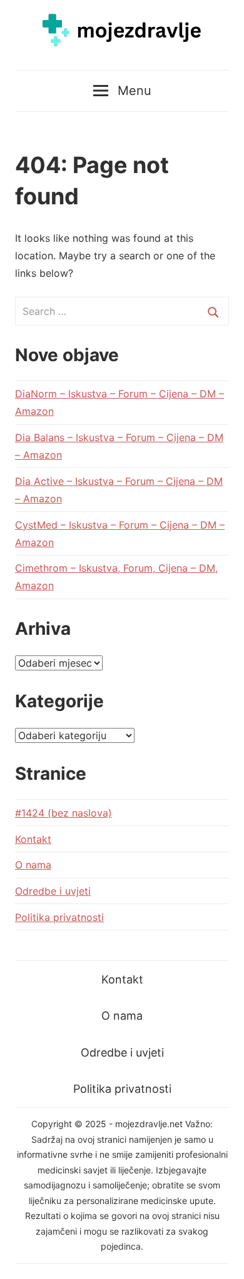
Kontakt (33, 839)
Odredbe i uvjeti (53, 891)
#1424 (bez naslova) (63, 813)
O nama (33, 864)
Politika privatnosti (59, 917)
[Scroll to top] (222, 1257)
